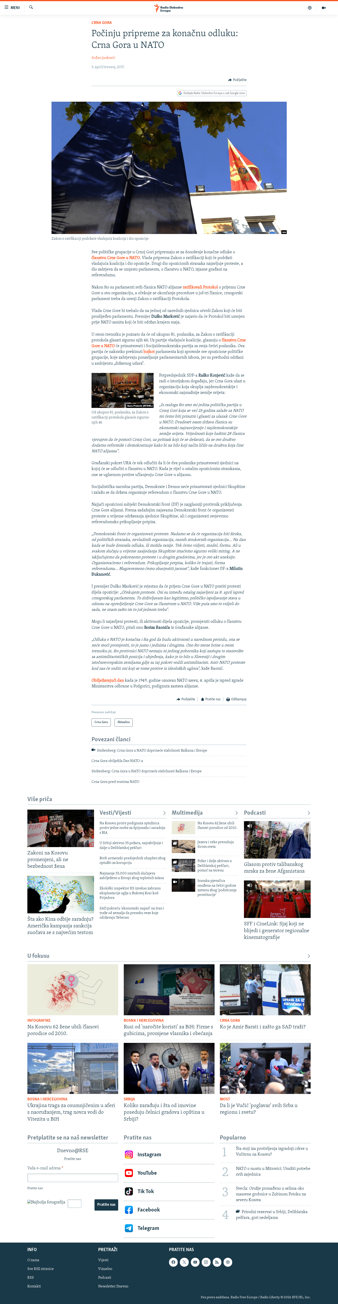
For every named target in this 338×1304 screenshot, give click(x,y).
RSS (30, 1278)
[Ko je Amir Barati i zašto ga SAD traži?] (265, 989)
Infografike (39, 1021)
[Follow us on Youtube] (195, 1262)
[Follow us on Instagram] (206, 1262)
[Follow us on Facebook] (173, 1262)
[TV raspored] (227, 1262)
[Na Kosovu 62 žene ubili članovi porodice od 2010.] (183, 827)
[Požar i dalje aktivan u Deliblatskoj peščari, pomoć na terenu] (183, 865)
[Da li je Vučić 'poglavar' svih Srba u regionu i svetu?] (265, 1068)
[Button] (237, 80)
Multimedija (187, 813)
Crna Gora (102, 23)
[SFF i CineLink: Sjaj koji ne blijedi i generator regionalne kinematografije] (277, 899)
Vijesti (103, 1260)
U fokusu (38, 956)
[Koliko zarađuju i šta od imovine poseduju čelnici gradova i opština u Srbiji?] (169, 1068)
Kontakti (34, 1286)
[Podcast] (310, 8)
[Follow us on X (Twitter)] (184, 1262)
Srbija (129, 1099)
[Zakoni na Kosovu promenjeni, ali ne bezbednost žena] (60, 828)
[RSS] (217, 1262)
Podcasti (255, 813)
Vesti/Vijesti (115, 813)
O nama (33, 1260)
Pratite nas (106, 1205)
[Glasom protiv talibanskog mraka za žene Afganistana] (277, 840)
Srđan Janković (103, 58)
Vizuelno (105, 1269)
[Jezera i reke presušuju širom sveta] (183, 846)
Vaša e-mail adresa (45, 1168)
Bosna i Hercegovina (144, 1021)
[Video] (324, 8)
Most (225, 1099)
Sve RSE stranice (40, 1269)
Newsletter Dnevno (113, 1286)
